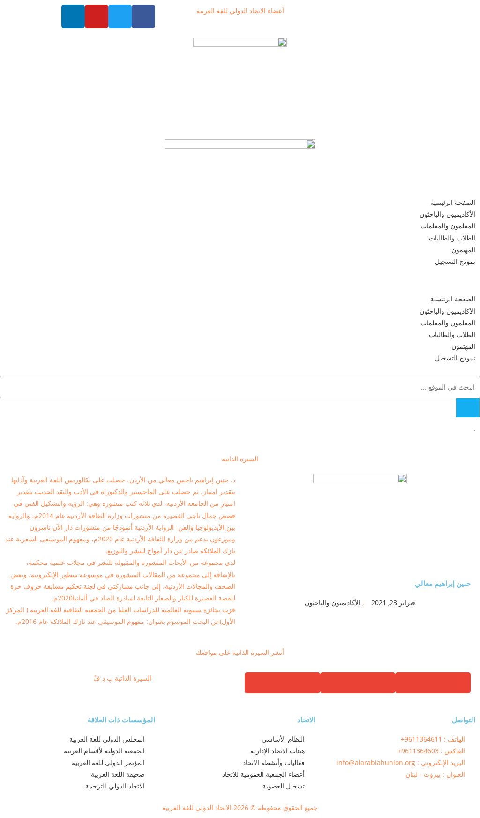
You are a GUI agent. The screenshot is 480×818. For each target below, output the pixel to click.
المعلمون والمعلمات (447, 225)
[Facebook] (143, 16)
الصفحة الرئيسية (452, 202)
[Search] (468, 408)
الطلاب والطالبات (452, 237)
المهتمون (463, 249)
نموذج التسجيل (455, 261)
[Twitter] (120, 16)
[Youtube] (96, 16)
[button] (240, 280)
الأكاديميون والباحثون (447, 214)
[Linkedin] (73, 16)
